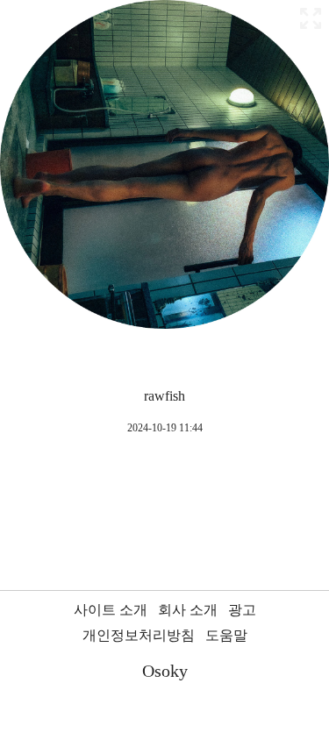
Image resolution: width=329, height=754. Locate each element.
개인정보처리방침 (138, 635)
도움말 (226, 635)
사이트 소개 (110, 609)
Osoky (165, 670)
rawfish (164, 395)
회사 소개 (188, 609)
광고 (242, 609)
